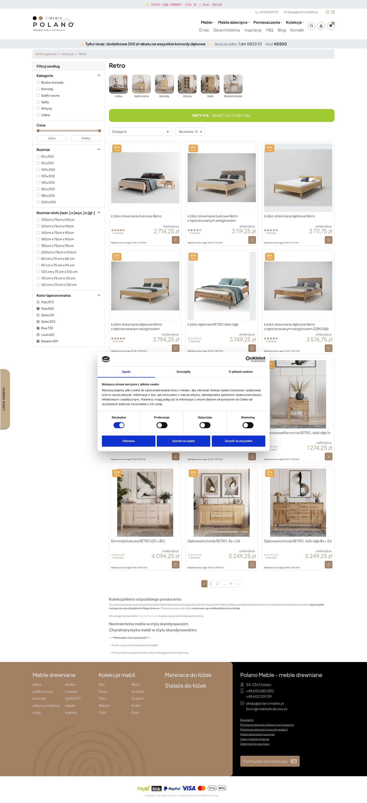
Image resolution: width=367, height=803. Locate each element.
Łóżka (45, 115)
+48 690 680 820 (260, 691)
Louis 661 (47, 335)
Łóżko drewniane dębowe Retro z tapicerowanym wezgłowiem (136, 326)
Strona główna (46, 54)
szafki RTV (73, 698)
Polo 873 (47, 302)
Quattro (138, 698)
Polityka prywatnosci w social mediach (264, 729)
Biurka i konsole (52, 82)
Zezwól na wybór (183, 441)
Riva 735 (47, 328)
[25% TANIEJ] (145, 177)
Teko (102, 698)
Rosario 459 (49, 341)
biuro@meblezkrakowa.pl (266, 709)
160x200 (48, 189)
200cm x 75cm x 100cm (59, 252)
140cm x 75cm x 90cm (57, 233)
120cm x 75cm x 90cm (57, 226)
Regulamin (247, 719)
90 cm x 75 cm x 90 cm (58, 265)
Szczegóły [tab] (184, 371)
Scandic (138, 692)
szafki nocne (42, 692)
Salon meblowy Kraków (254, 739)
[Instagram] (333, 12)
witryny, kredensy (46, 706)
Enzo (135, 713)
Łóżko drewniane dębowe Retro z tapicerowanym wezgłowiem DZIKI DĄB (296, 326)
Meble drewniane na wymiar (257, 734)
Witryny (46, 108)
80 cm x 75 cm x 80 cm (58, 259)
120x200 (48, 176)
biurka (70, 684)
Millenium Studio (210, 795)
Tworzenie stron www (188, 795)
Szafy (45, 102)
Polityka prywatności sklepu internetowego (267, 724)
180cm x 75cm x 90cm (57, 246)
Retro (136, 684)
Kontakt (297, 30)
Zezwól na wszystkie (238, 441)
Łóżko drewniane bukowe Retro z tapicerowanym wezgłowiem (213, 218)
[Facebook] (327, 12)
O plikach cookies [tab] (241, 371)
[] (99, 75)
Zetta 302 (48, 322)
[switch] (162, 425)
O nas (204, 30)
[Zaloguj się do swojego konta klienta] (321, 26)
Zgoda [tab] (126, 371)
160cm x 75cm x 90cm (57, 239)
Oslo (102, 713)
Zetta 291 (47, 315)
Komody (47, 89)
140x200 (48, 182)
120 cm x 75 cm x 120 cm (59, 285)
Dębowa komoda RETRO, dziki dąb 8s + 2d (297, 541)
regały (70, 706)
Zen (102, 684)
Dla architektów (227, 30)
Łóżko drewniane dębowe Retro (289, 216)
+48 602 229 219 (268, 12)
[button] (310, 26)
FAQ (270, 30)
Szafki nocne (50, 95)
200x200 (48, 202)
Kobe (136, 706)
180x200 (48, 195)
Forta (103, 692)
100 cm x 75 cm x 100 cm (59, 272)
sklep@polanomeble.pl (302, 12)
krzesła (70, 713)
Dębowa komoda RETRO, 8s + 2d (214, 541)
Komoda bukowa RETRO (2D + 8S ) (138, 541)
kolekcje (67, 54)
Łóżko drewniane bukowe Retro (136, 216)
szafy (36, 713)
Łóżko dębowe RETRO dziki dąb (213, 324)
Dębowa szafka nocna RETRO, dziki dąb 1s (297, 432)
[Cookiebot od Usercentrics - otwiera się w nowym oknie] (248, 359)
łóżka (36, 684)
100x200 (48, 169)
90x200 (47, 163)
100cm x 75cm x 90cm (57, 220)
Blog (282, 30)
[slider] (38, 130)
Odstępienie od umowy (255, 743)
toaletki (71, 692)
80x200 (47, 156)
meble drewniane (148, 615)
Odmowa (129, 441)
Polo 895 (47, 309)
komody (39, 698)
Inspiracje (253, 30)
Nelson (104, 706)
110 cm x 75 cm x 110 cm (58, 278)
